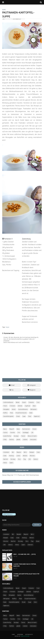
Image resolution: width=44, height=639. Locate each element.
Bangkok (19, 534)
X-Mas (5, 439)
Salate (30, 413)
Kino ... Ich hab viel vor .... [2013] (24, 554)
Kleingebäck (6, 409)
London (18, 455)
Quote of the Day (7, 436)
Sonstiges (16, 436)
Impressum (20, 634)
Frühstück (12, 406)
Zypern (11, 462)
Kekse (34, 406)
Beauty (5, 429)
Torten (29, 416)
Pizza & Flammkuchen (21, 413)
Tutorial (23, 436)
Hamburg (11, 455)
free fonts (11, 439)
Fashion (5, 432)
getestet (18, 439)
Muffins (5, 413)
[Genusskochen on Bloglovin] (9, 516)
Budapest (32, 452)
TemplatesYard (25, 636)
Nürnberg (13, 459)
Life (32, 432)
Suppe (7, 327)
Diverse (34, 429)
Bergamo (19, 452)
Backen (17, 402)
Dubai (38, 452)
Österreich (30, 544)
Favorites (12, 432)
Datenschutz (29, 634)
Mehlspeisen (33, 409)
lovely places (33, 439)
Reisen (37, 541)
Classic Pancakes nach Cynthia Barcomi (24, 565)
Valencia (36, 459)
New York (5, 459)
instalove (25, 439)
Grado (4, 455)
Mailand (25, 455)
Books (18, 429)
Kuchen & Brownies (23, 409)
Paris (19, 459)
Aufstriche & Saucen (8, 402)
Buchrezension (26, 429)
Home (13, 634)
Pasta (11, 413)
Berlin (25, 452)
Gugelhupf (27, 406)
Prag (24, 459)
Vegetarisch (37, 416)
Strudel (18, 416)
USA (30, 459)
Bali (13, 452)
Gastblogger (26, 432)
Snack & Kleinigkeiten (8, 416)
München (32, 455)
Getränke (20, 406)
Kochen (14, 409)
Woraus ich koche (32, 436)
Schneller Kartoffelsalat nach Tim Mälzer (26, 575)
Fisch (38, 402)
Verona (5, 462)
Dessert (24, 402)
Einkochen (31, 402)
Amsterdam (6, 452)
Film (19, 432)
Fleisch (5, 406)
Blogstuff (11, 429)
